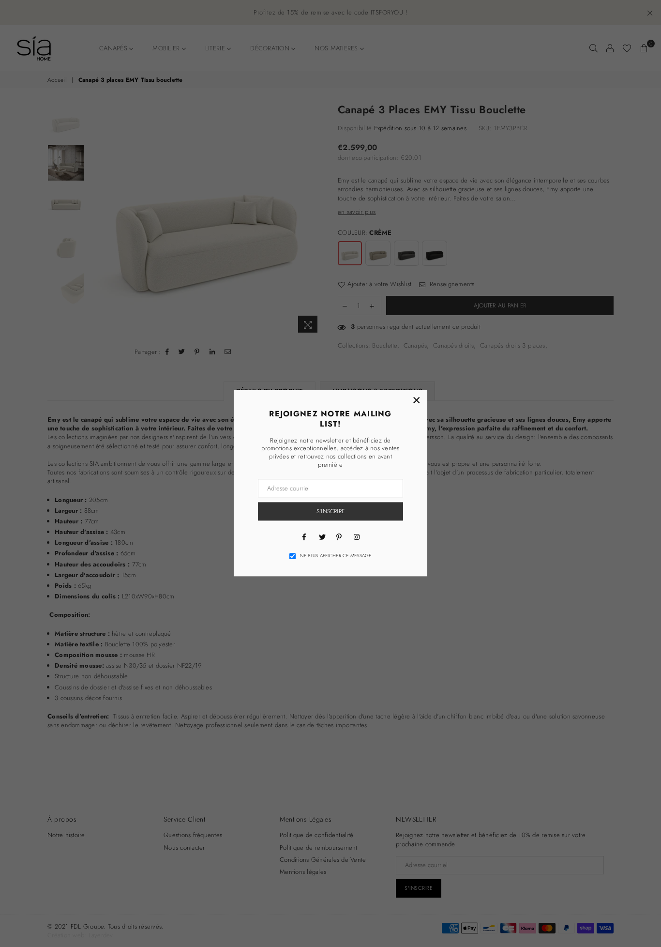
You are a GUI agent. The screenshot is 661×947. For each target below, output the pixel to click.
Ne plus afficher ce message (336, 555)
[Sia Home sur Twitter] (321, 536)
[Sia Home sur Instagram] (356, 536)
